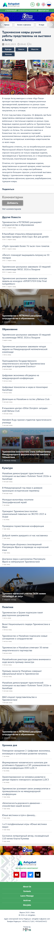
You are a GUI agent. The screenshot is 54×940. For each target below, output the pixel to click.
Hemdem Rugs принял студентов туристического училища (26, 421)
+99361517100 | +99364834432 (34, 921)
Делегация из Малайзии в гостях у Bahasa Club (26, 399)
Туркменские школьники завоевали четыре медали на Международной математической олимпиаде (24, 349)
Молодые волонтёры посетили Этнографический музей (17, 501)
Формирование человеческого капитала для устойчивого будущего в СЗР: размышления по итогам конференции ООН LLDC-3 (26, 765)
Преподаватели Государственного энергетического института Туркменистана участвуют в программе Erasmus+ (23, 364)
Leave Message (27, 895)
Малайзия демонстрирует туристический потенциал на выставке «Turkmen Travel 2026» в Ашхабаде (26, 476)
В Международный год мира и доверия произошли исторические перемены (22, 489)
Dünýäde (27, 905)
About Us (27, 886)
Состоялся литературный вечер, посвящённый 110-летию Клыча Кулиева (25, 837)
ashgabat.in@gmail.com (41, 919)
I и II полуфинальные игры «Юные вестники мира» (24, 825)
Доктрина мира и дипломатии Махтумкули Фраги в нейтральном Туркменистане (23, 560)
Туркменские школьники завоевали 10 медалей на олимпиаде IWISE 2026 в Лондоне (26, 268)
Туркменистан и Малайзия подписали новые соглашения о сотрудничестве (24, 637)
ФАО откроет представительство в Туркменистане (19, 698)
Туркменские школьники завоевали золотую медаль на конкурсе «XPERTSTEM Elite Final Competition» (24, 281)
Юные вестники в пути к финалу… (19, 815)
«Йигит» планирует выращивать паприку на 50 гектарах (25, 256)
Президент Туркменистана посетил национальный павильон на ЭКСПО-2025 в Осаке (24, 514)
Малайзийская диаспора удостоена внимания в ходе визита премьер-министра (26, 660)
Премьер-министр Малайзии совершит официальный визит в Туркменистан (22, 672)
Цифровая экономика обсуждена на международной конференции (20, 376)
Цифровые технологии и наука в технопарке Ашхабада (25, 388)
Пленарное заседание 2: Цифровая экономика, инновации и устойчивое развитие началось (26, 752)
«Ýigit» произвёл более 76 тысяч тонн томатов (25, 246)
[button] (51, 24)
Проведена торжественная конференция (23, 526)
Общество (34, 49)
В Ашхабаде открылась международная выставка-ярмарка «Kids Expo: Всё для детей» (25, 235)
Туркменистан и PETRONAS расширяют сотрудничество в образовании (22, 223)
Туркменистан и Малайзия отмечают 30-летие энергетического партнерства (25, 649)
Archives (27, 900)
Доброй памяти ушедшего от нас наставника (25, 535)
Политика (8, 54)
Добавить (12, 203)
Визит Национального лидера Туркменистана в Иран (26, 625)
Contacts (27, 891)
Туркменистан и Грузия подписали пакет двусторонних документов (22, 614)
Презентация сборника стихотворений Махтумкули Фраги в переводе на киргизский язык (25, 547)
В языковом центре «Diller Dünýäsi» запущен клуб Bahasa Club (25, 409)
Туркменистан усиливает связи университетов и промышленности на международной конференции (26, 791)
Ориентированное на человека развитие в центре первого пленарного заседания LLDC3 (25, 778)
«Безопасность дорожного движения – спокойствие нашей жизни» (22, 804)
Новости (21, 49)
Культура (8, 49)
